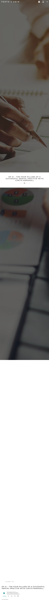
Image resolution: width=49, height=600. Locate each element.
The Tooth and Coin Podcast (9, 583)
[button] (47, 2)
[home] (10, 2)
